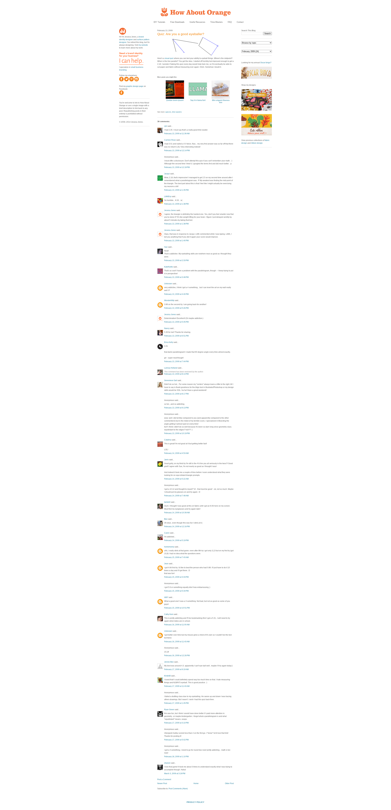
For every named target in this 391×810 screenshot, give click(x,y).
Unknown (168, 284)
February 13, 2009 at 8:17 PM (176, 394)
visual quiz (169, 58)
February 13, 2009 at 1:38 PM (176, 204)
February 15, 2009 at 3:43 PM (176, 577)
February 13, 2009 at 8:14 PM (176, 374)
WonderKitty (169, 300)
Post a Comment (164, 779)
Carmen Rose (170, 140)
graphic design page (134, 86)
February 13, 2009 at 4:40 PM (176, 294)
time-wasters (177, 112)
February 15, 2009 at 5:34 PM (176, 591)
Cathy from (168, 614)
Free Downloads (177, 22)
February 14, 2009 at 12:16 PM (177, 526)
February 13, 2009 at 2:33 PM (176, 260)
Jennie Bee (169, 662)
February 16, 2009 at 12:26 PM (177, 655)
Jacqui (167, 174)
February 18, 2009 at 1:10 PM (176, 757)
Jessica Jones (170, 210)
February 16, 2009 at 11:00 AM (177, 625)
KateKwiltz (168, 267)
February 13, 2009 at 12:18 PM (177, 167)
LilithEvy (167, 196)
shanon (167, 763)
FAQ (230, 22)
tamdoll (167, 502)
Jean (166, 564)
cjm (165, 126)
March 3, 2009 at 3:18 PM (174, 773)
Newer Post (162, 783)
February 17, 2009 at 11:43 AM (177, 686)
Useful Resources (197, 22)
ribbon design (257, 143)
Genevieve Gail (170, 380)
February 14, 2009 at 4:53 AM (176, 453)
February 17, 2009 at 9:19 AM (176, 669)
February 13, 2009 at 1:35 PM (176, 190)
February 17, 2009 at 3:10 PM (176, 723)
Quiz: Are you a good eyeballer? (180, 34)
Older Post (229, 783)
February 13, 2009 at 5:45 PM (176, 322)
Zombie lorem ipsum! (175, 100)
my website (143, 45)
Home (196, 783)
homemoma (169, 547)
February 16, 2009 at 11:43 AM (177, 642)
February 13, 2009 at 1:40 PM (176, 241)
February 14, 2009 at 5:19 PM (176, 540)
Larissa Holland (170, 368)
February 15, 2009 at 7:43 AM (176, 557)
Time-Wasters (216, 22)
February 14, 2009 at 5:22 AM (176, 479)
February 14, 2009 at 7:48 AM (176, 496)
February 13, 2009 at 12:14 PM (177, 150)
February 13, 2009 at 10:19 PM (177, 433)
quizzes (168, 112)
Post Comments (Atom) (178, 789)
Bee (166, 519)
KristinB (167, 676)
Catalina (167, 440)
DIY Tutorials (159, 22)
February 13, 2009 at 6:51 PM (176, 336)
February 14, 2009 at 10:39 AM (177, 513)
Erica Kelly (168, 342)
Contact (240, 22)
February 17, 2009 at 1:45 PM (176, 703)
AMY (166, 597)
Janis (166, 460)
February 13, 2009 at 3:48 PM (176, 277)
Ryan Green (169, 709)
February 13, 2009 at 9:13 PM (176, 408)
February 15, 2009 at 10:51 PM (177, 608)
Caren (166, 533)
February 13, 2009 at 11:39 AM (177, 134)
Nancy (167, 328)
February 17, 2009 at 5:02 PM (176, 740)
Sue (166, 247)
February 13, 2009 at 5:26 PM (176, 308)
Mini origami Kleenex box (221, 101)
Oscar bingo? (265, 63)
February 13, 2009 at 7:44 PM (176, 361)
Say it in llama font (197, 100)
